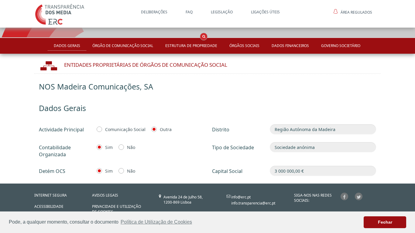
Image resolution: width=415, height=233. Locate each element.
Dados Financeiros (290, 45)
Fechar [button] (385, 222)
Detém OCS (52, 171)
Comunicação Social (125, 129)
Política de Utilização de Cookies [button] (156, 222)
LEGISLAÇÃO (222, 12)
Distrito (220, 129)
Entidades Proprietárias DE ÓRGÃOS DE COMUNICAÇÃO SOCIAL (145, 64)
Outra (166, 129)
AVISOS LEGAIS (105, 195)
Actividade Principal (61, 129)
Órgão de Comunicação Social (122, 45)
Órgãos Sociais (244, 45)
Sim (109, 147)
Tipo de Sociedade (233, 147)
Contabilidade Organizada (55, 151)
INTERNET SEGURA (50, 195)
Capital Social (227, 171)
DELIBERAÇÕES (154, 12)
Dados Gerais (67, 45)
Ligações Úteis (265, 12)
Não (131, 147)
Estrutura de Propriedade (191, 45)
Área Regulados (356, 12)
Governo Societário (340, 45)
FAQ (189, 12)
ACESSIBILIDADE (48, 206)
